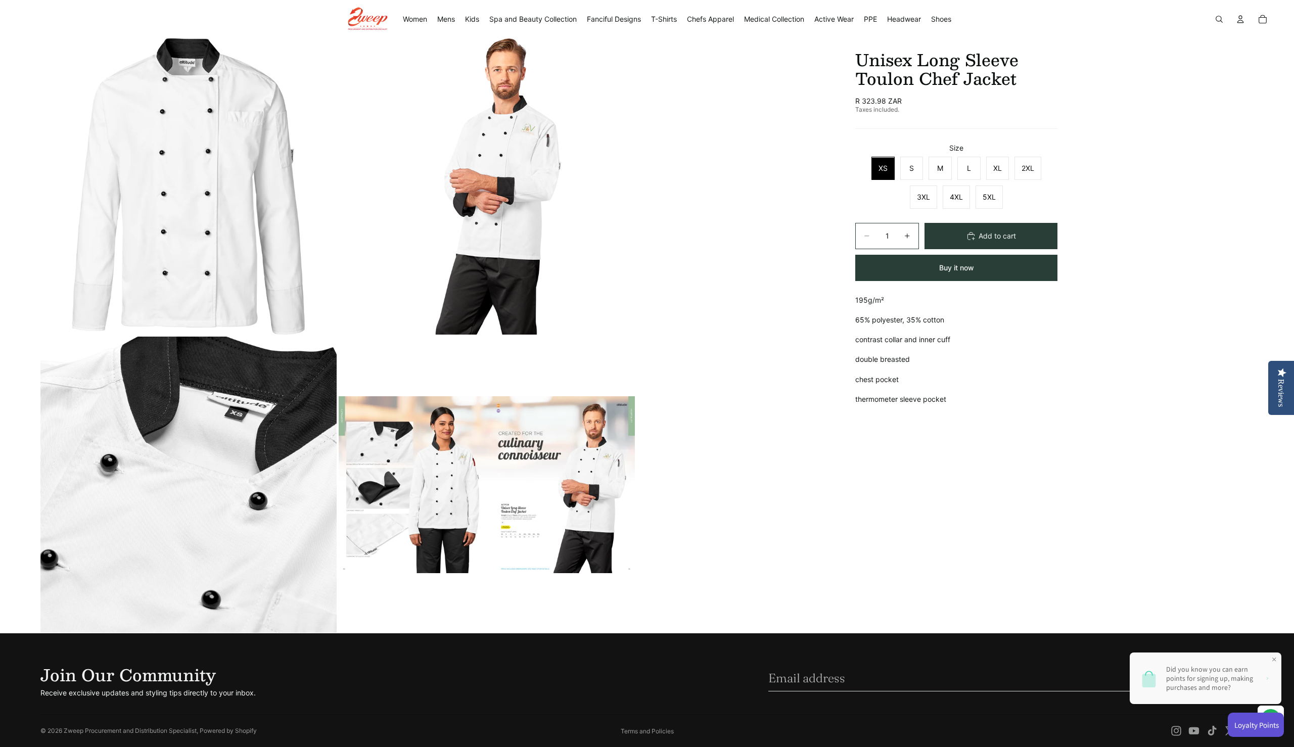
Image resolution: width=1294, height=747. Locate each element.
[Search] (1219, 19)
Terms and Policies (647, 731)
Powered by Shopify (228, 730)
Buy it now (956, 267)
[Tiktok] (1212, 731)
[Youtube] (1194, 731)
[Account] (1240, 19)
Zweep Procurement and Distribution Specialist (130, 730)
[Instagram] (1176, 731)
